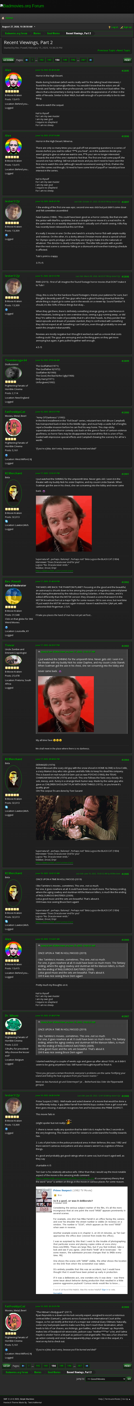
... (36, 60)
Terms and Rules (112, 1399)
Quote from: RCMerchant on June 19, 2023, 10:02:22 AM (68, 945)
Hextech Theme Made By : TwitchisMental (22, 1402)
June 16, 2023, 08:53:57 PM (48, 411)
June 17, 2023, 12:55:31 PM (48, 473)
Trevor (9, 645)
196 (73, 60)
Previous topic (106, 50)
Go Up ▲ (126, 1399)
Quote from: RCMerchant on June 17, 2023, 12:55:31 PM (68, 651)
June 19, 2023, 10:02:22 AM (48, 873)
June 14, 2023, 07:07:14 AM (48, 135)
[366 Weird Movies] (6, 626)
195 (65, 60)
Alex (8, 70)
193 (49, 60)
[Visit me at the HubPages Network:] (6, 454)
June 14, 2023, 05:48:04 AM (48, 70)
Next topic (123, 50)
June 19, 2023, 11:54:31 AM (48, 939)
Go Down (8, 60)
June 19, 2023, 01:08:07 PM (48, 1015)
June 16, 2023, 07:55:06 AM (48, 360)
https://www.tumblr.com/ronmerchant (54, 570)
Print (127, 60)
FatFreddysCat (15, 412)
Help (100, 1399)
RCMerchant (13, 473)
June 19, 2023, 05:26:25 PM (48, 1306)
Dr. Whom (11, 1016)
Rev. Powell (13, 581)
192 (41, 60)
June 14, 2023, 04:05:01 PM (48, 201)
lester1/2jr (12, 201)
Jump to (80, 1378)
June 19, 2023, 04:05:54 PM (48, 1095)
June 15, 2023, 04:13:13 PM (48, 276)
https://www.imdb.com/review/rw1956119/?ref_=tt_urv (65, 1178)
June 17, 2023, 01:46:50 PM (48, 581)
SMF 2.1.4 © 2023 (11, 1399)
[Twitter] (6, 234)
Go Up (6, 1366)
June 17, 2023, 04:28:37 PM (48, 645)
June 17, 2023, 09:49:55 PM (48, 759)
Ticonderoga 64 (16, 360)
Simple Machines (27, 1399)
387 (83, 60)
